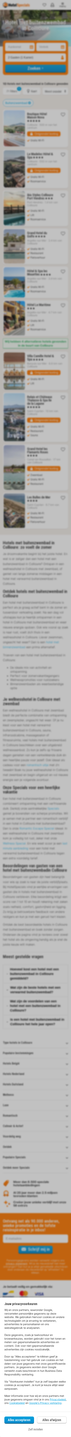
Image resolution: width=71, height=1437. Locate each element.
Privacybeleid (58, 1399)
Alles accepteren (19, 1420)
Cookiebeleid (17, 1402)
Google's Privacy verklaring (45, 1402)
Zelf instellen (35, 1429)
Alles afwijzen (51, 1420)
